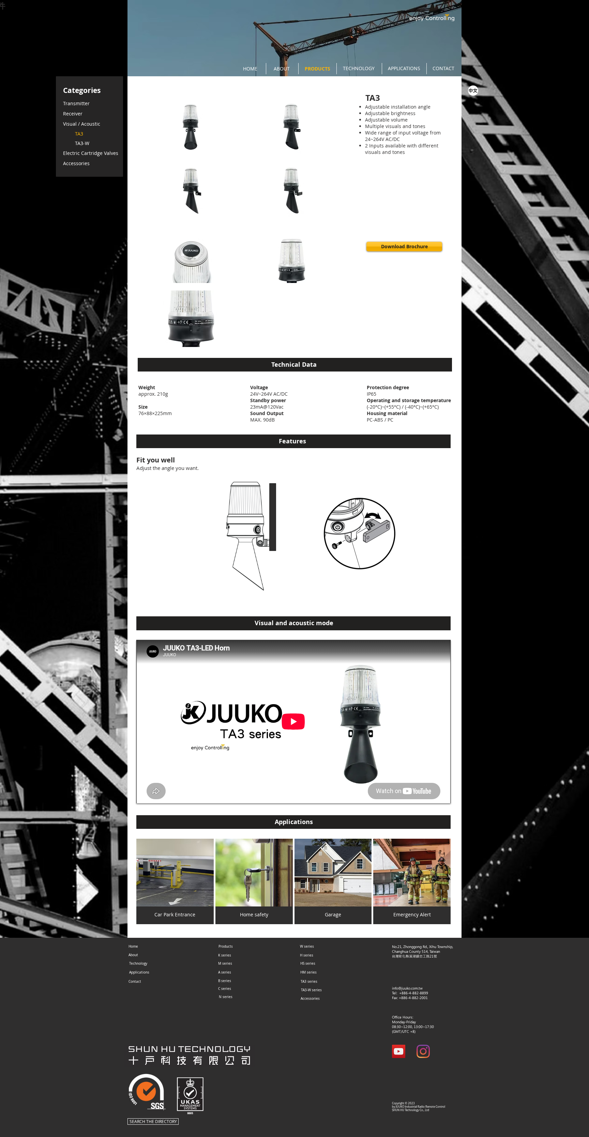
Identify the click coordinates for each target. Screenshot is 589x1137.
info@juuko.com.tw (407, 988)
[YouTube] (398, 1051)
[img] (175, 881)
